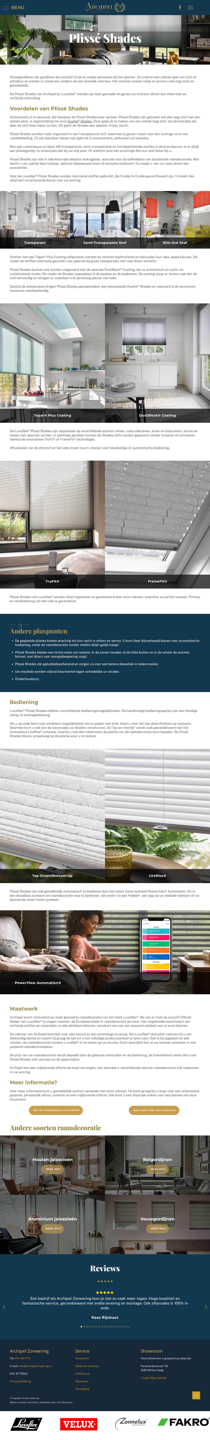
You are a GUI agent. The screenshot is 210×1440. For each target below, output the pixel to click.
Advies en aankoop (87, 1366)
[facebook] (180, 7)
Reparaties (82, 1381)
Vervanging (82, 1389)
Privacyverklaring (20, 1381)
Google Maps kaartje (153, 1378)
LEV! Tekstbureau (65, 1402)
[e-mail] (191, 7)
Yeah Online (32, 1402)
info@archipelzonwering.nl (35, 1366)
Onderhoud (82, 1373)
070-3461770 (22, 1358)
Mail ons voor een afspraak (154, 1110)
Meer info (53, 1169)
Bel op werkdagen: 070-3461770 (56, 1110)
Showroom (82, 1358)
